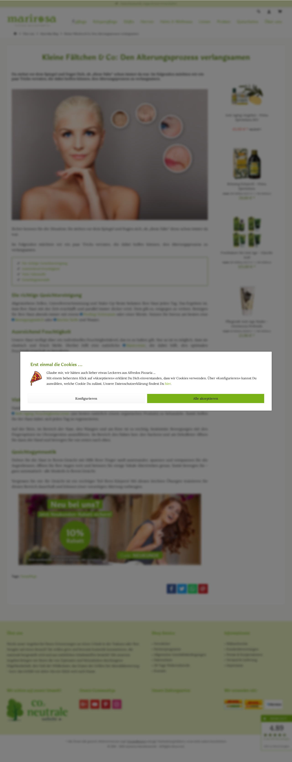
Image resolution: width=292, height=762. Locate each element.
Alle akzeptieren (205, 398)
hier (168, 384)
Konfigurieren (86, 398)
